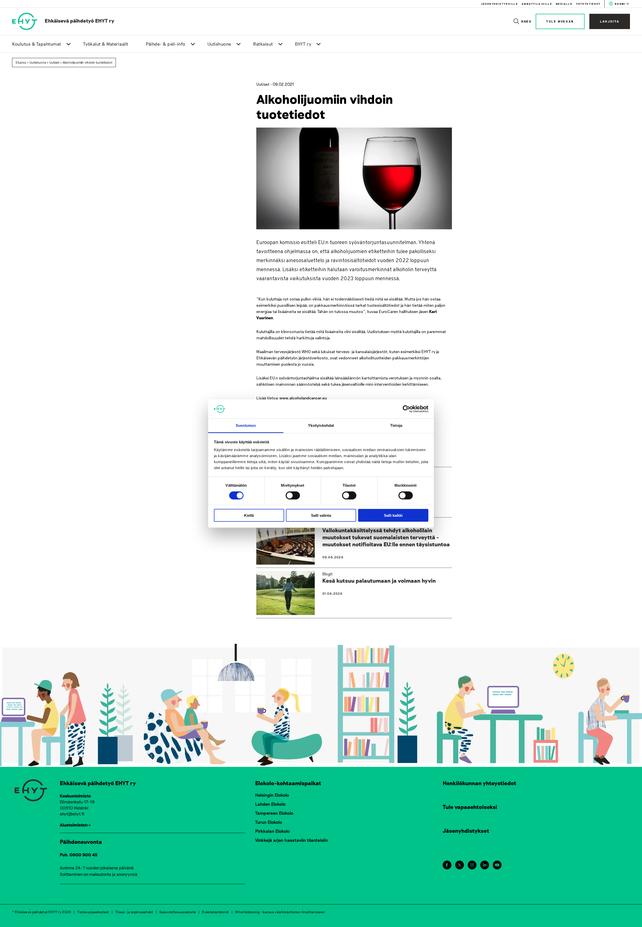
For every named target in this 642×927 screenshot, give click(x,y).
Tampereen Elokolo (274, 813)
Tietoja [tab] (396, 425)
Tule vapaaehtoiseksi (470, 806)
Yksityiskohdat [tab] (321, 425)
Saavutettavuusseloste (177, 912)
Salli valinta (321, 515)
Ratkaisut (263, 44)
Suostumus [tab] (246, 425)
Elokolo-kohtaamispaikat (288, 783)
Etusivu (21, 62)
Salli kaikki (393, 515)
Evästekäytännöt (215, 912)
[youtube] (497, 865)
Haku (526, 21)
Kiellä (249, 515)
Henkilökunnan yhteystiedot (479, 783)
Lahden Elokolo (270, 804)
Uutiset (54, 62)
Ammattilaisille (537, 3)
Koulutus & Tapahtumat (36, 44)
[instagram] (472, 865)
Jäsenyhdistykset (466, 830)
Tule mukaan (560, 21)
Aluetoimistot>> (75, 824)
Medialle (564, 3)
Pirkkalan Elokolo (272, 831)
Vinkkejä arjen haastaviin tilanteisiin (291, 840)
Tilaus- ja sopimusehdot (134, 912)
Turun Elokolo (268, 822)
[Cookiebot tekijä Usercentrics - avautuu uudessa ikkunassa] (406, 409)
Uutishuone (219, 44)
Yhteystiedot (588, 3)
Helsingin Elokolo (272, 795)
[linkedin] (484, 865)
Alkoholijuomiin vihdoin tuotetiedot (87, 62)
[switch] (293, 495)
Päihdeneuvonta (81, 841)
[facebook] (447, 865)
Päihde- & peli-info (166, 44)
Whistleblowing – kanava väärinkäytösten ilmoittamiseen (280, 912)
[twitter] (459, 865)
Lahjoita (609, 21)
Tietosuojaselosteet (93, 912)
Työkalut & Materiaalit (105, 44)
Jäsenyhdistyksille (499, 3)
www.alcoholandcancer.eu (303, 397)
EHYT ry (303, 44)
